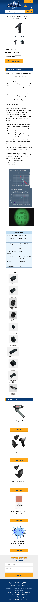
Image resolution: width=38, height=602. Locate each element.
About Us (16, 582)
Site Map (12, 585)
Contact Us (25, 584)
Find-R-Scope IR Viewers (19, 421)
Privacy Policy (25, 582)
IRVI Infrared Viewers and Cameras (19, 452)
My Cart (25, 5)
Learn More (19, 430)
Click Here (19, 561)
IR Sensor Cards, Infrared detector (19, 512)
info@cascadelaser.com (20, 594)
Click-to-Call (29, 2)
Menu (31, 8)
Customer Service (15, 584)
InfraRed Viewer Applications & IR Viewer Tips (19, 543)
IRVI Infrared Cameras (19, 481)
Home (10, 582)
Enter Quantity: (10, 56)
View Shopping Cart (22, 585)
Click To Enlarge (20, 37)
